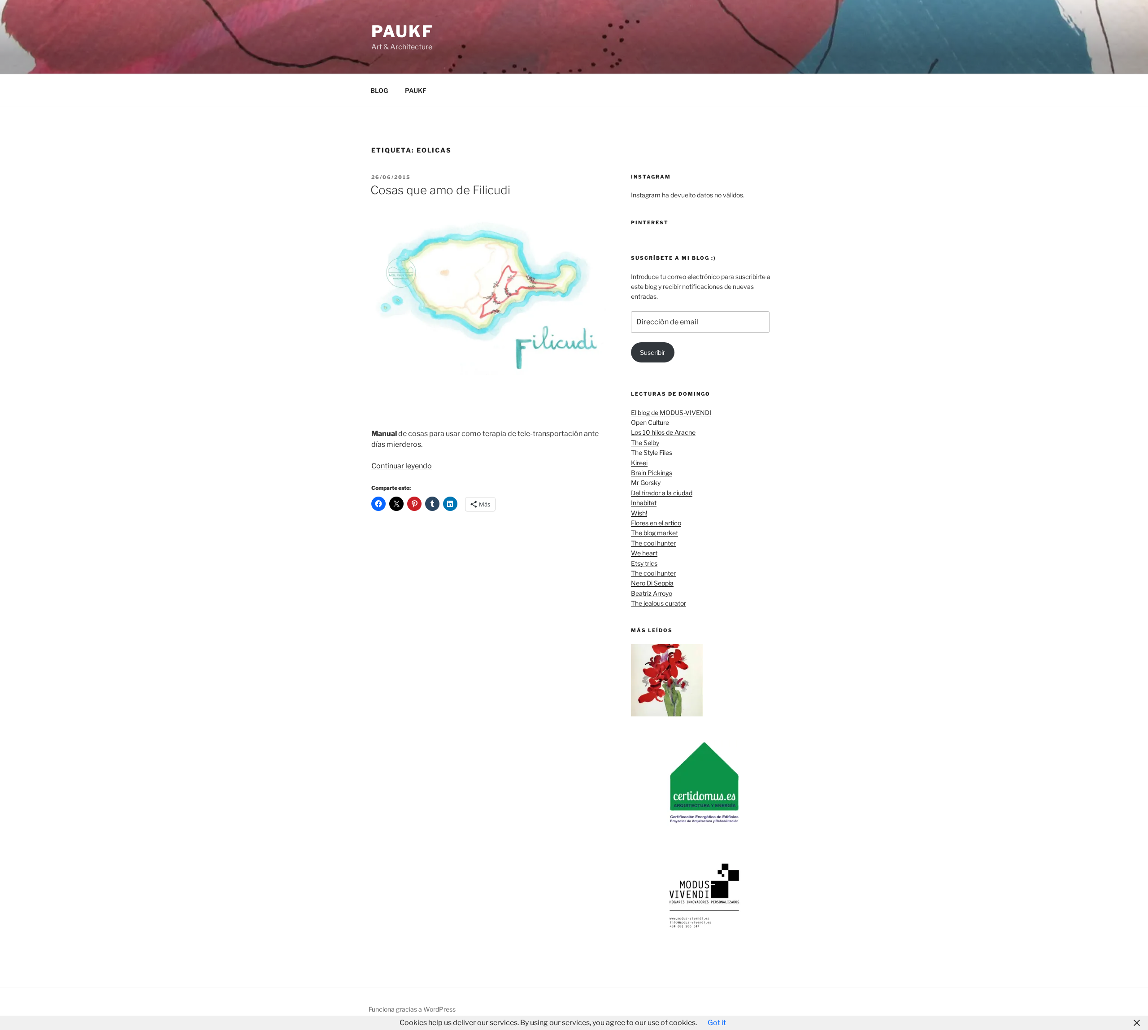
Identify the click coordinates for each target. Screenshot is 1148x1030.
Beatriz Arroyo (651, 593)
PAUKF (415, 90)
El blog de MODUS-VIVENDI (671, 412)
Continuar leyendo (401, 466)
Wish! (639, 513)
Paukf (402, 31)
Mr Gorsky (646, 482)
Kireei (639, 463)
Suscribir (652, 352)
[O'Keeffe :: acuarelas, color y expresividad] (667, 681)
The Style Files (651, 452)
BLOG (379, 90)
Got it (717, 1022)
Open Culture (650, 422)
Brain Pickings (651, 472)
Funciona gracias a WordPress (412, 1009)
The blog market (654, 533)
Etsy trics (644, 563)
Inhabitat (644, 502)
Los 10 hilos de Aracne (663, 432)
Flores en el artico (656, 523)
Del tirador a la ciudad (661, 493)
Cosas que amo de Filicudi (440, 190)
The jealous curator (658, 603)
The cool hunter (653, 543)
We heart (644, 553)
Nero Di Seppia (652, 583)
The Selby (645, 442)
